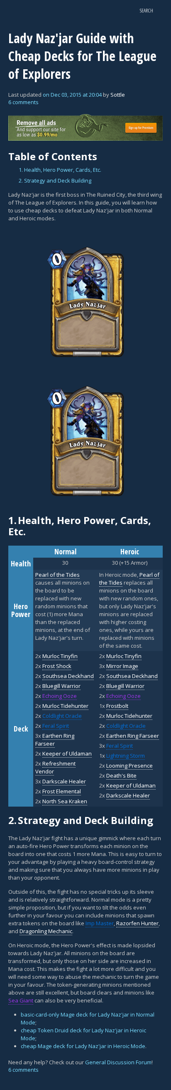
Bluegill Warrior (61, 686)
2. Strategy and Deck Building (55, 180)
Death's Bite (121, 775)
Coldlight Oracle (62, 715)
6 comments (23, 102)
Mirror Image (122, 666)
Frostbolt (117, 706)
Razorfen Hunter (137, 923)
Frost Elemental (61, 791)
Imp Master (100, 923)
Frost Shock (56, 666)
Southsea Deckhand (68, 676)
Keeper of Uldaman (67, 753)
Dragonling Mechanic (46, 931)
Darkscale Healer (64, 781)
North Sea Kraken (64, 801)
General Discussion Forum (118, 1062)
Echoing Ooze (59, 696)
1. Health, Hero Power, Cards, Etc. (60, 169)
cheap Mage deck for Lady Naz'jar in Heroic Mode (83, 1046)
